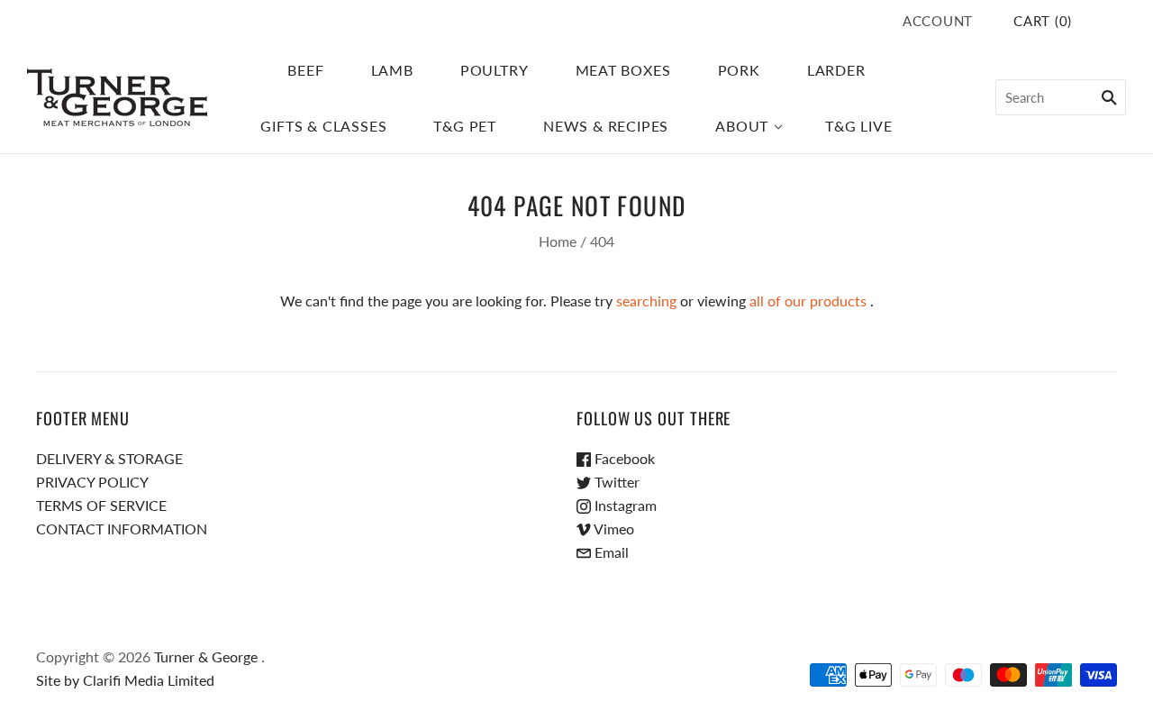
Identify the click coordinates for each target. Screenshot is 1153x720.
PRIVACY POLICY (92, 481)
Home (557, 241)
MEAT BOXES (623, 69)
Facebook (623, 458)
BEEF (305, 69)
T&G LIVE (858, 125)
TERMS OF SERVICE (101, 505)
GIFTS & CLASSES (323, 125)
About (741, 125)
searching (646, 300)
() (1042, 21)
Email (610, 552)
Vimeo (612, 528)
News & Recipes (605, 125)
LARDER (836, 69)
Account (938, 21)
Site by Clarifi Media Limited (125, 679)
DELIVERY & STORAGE (109, 458)
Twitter (615, 481)
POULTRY (494, 69)
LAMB (392, 69)
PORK (739, 69)
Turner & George (206, 656)
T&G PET (464, 125)
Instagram (624, 505)
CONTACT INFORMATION (121, 528)
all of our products (808, 300)
